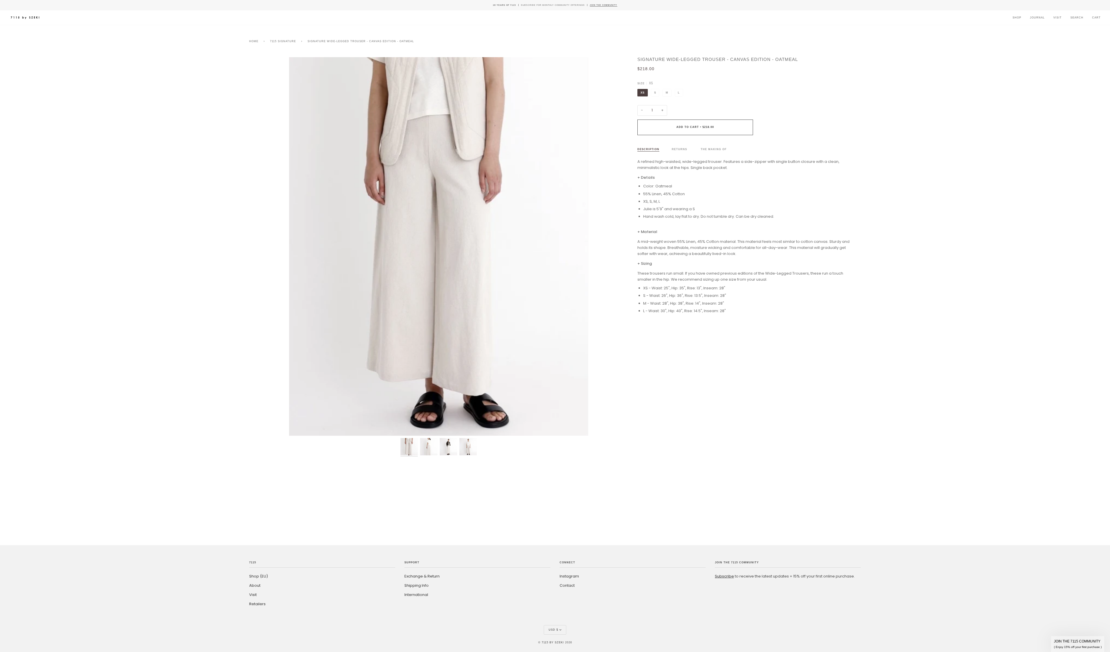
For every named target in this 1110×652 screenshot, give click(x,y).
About (254, 585)
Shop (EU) (258, 576)
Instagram (569, 576)
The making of (714, 149)
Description (648, 149)
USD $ (553, 629)
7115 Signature (283, 41)
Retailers (257, 604)
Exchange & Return (422, 576)
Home (253, 41)
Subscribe (724, 576)
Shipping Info (416, 585)
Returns (680, 149)
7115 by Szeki (553, 642)
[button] (1077, 644)
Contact (567, 585)
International (416, 594)
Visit (253, 594)
